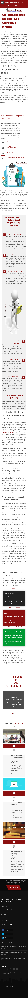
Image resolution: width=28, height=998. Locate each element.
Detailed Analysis (14, 271)
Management (4, 914)
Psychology (4, 920)
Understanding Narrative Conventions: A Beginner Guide (17, 853)
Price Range (15, 360)
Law (2, 911)
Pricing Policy (17, 991)
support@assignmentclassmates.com (16, 2)
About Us (11, 989)
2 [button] (13, 713)
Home (6, 989)
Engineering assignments (9, 432)
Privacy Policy (10, 991)
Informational (15, 808)
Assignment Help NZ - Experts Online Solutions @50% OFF (13, 952)
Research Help (13, 254)
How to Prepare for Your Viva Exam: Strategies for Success (17, 757)
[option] (14, 700)
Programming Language (7, 909)
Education (15, 762)
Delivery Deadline (13, 377)
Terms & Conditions (19, 989)
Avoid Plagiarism (14, 234)
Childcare (3, 917)
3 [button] (15, 713)
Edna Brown (16, 761)
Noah (14, 857)
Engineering (4, 906)
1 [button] (12, 713)
